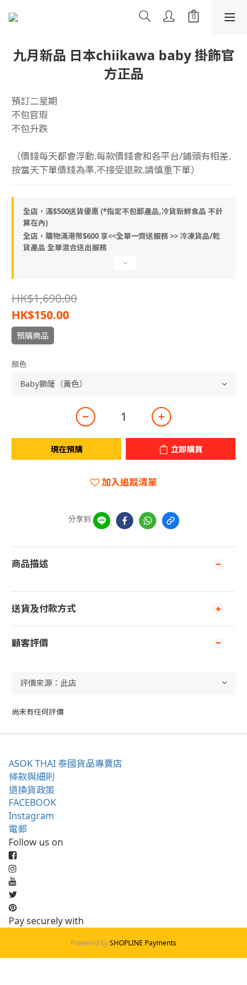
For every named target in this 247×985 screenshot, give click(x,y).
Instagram (31, 815)
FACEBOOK (32, 802)
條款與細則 (32, 776)
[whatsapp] (147, 520)
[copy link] (170, 520)
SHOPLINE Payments (143, 943)
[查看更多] (123, 267)
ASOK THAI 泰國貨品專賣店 (65, 763)
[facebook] (124, 520)
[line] (101, 520)
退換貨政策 (32, 790)
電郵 (18, 829)
